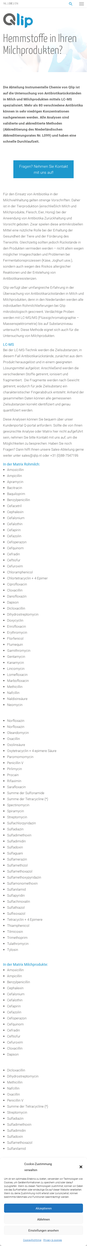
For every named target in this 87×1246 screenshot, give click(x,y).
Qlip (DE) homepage (18, 20)
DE (11, 3)
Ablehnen (43, 1219)
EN (16, 3)
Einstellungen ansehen (43, 1230)
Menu (81, 3)
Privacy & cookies (52, 1240)
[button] (81, 1167)
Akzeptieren (44, 1208)
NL (5, 3)
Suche (70, 4)
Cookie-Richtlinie (32, 1240)
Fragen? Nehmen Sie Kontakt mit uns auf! (43, 169)
